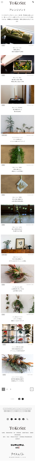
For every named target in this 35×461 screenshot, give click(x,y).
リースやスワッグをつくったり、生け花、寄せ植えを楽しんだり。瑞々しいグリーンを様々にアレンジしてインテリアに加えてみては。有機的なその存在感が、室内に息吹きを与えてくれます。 (17, 18)
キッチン (29, 408)
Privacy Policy (14, 437)
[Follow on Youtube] (16, 419)
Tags (8, 437)
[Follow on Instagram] (8, 419)
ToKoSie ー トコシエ (17, 3)
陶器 (29, 411)
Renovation (9, 432)
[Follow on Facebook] (23, 419)
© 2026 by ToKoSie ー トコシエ (17, 457)
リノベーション (23, 408)
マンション (16, 408)
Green (31, 432)
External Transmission (26, 437)
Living (3, 432)
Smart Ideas (25, 432)
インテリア (6, 408)
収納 (8, 411)
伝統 (16, 411)
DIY (14, 432)
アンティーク (21, 411)
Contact (17, 439)
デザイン (11, 408)
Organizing (17, 435)
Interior (19, 432)
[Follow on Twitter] (12, 419)
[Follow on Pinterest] (19, 419)
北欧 (26, 411)
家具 (5, 411)
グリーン (12, 411)
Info (4, 437)
